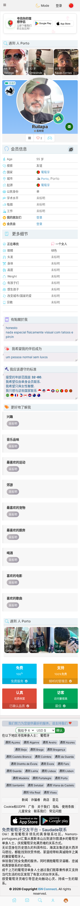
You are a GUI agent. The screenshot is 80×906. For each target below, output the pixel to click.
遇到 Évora (47, 764)
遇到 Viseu (50, 792)
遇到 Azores (67, 742)
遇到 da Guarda (64, 756)
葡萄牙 (45, 172)
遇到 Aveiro (49, 742)
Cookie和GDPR (14, 806)
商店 (46, 799)
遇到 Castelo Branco (18, 756)
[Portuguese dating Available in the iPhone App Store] (25, 818)
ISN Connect (47, 889)
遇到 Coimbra (43, 756)
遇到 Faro (63, 764)
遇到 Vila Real (31, 792)
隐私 (56, 806)
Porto (45, 178)
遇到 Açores (12, 742)
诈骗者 (35, 799)
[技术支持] (66, 900)
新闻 (25, 799)
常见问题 (55, 811)
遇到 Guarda (14, 771)
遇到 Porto (61, 778)
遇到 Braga (37, 749)
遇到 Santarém (15, 785)
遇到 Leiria (31, 771)
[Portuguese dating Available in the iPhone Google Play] (54, 818)
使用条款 (68, 806)
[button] (4, 5)
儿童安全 (24, 811)
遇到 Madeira (21, 778)
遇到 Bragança (56, 749)
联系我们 (40, 811)
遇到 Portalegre (41, 778)
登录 (59, 5)
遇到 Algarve (31, 742)
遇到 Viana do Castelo (60, 785)
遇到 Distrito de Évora (24, 764)
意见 (55, 799)
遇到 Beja (21, 749)
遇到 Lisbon (66, 771)
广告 (31, 806)
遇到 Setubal (35, 785)
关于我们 (43, 806)
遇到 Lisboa (49, 771)
